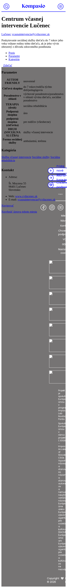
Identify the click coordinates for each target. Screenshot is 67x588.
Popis (12, 52)
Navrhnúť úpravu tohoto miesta (19, 211)
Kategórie (14, 59)
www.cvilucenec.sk (26, 196)
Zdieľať (7, 65)
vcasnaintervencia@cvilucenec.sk (31, 34)
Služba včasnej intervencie (16, 157)
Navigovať (7, 205)
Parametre (14, 56)
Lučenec (6, 34)
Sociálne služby (41, 157)
